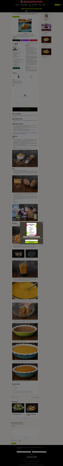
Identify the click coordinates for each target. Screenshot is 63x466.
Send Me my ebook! (31, 242)
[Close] (42, 223)
